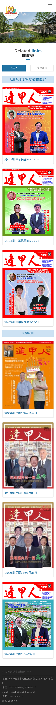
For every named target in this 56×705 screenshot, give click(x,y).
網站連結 (42, 68)
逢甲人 (14, 68)
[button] (6, 28)
